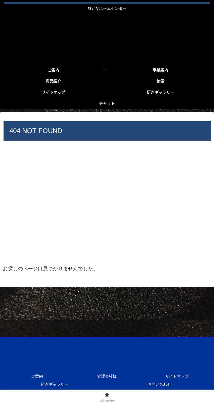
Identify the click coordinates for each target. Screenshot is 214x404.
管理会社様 (107, 376)
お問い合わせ (159, 384)
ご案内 (37, 376)
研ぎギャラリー (54, 384)
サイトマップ (177, 376)
